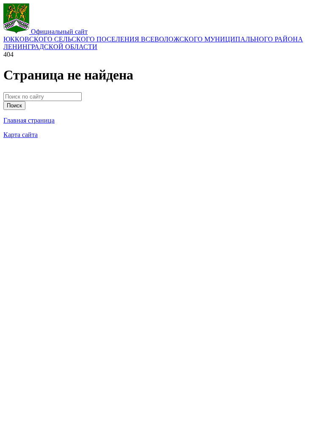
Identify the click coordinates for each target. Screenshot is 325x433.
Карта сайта (20, 134)
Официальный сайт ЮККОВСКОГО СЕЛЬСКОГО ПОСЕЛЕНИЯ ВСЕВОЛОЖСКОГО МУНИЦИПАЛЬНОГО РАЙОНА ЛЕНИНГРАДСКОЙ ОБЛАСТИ (153, 39)
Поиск (14, 105)
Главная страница (29, 120)
